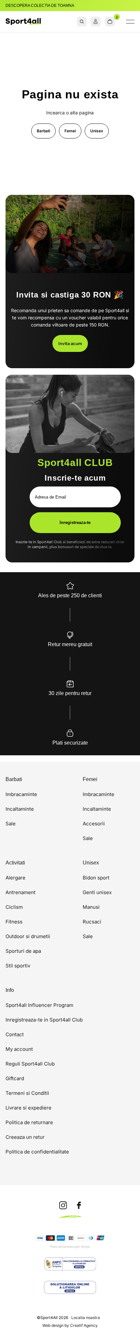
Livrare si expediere (28, 1107)
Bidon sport (96, 877)
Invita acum (70, 343)
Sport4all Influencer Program (39, 1005)
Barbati (43, 130)
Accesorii (94, 823)
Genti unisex (97, 892)
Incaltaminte (20, 808)
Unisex (96, 130)
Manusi (91, 907)
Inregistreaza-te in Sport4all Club (44, 1019)
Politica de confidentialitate (37, 1151)
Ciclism (14, 907)
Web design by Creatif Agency (70, 1325)
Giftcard (15, 1078)
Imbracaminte (21, 794)
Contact (15, 1034)
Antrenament (20, 892)
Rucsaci (92, 921)
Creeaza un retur (25, 1137)
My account (19, 1049)
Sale (11, 823)
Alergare (15, 877)
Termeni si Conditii (27, 1093)
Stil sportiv (18, 965)
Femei (70, 130)
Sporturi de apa (23, 951)
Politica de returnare (29, 1122)
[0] (110, 21)
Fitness (14, 921)
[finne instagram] (63, 1205)
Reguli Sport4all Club (30, 1063)
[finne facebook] (79, 1205)
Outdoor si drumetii (28, 936)
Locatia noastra (85, 1317)
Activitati (15, 862)
